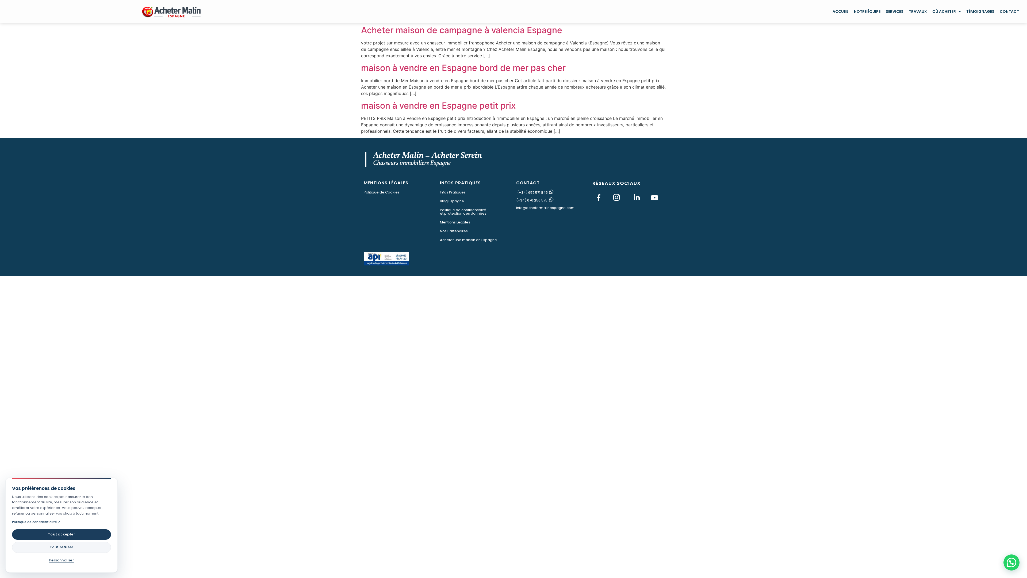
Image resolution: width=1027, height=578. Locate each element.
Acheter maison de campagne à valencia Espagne (461, 30)
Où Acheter (944, 11)
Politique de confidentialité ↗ (36, 522)
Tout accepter (61, 534)
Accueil (841, 11)
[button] (1011, 562)
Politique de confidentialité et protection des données (463, 211)
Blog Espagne (452, 201)
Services (894, 11)
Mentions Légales (455, 222)
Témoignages (980, 11)
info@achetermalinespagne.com (545, 207)
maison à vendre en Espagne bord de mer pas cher (463, 68)
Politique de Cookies (382, 192)
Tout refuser (61, 547)
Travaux (918, 11)
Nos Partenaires (454, 231)
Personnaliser (61, 560)
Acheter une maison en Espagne (468, 239)
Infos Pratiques (453, 192)
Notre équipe (867, 11)
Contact (1009, 11)
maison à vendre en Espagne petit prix (438, 105)
